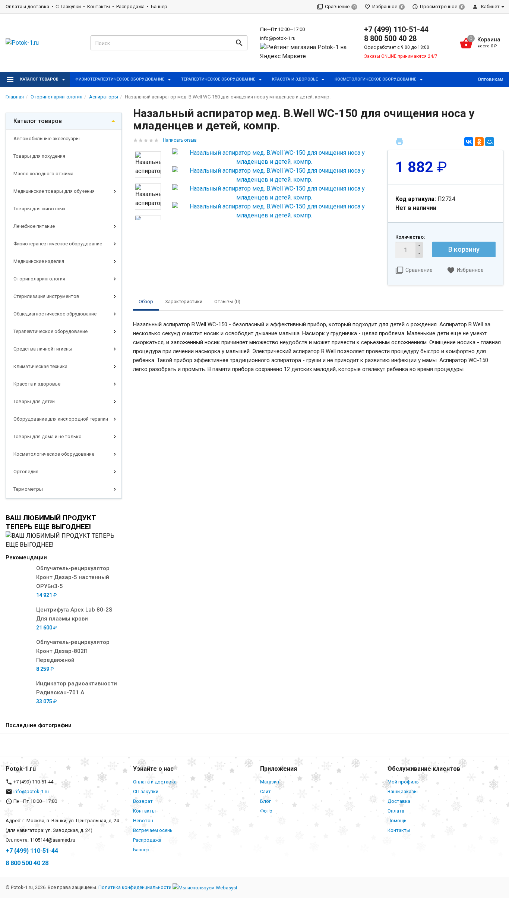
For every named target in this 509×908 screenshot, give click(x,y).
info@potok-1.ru (277, 38)
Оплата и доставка (27, 6)
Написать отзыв (180, 140)
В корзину (464, 249)
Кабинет (490, 6)
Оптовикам (490, 79)
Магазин (269, 782)
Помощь (397, 820)
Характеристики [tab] (183, 301)
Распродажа (130, 6)
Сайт (265, 791)
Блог (265, 801)
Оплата (396, 811)
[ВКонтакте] (468, 141)
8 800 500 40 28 (390, 38)
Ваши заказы (403, 791)
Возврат (143, 801)
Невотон (143, 820)
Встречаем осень (153, 830)
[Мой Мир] (489, 141)
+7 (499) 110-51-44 (396, 29)
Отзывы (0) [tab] (227, 301)
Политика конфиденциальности (134, 887)
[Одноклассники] (479, 141)
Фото (266, 811)
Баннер (159, 6)
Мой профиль (403, 782)
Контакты (98, 6)
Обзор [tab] (146, 301)
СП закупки (68, 6)
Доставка (399, 801)
